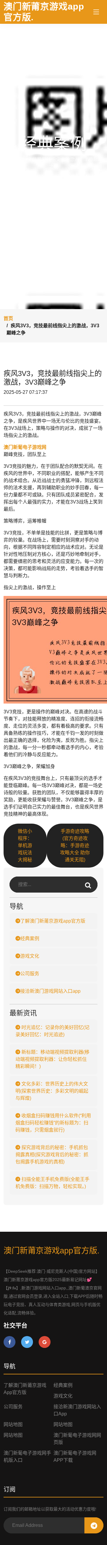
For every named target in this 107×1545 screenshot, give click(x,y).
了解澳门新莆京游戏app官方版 (52, 920)
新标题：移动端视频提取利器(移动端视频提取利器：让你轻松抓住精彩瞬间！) (52, 1059)
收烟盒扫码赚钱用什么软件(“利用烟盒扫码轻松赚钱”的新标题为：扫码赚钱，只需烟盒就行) (53, 1122)
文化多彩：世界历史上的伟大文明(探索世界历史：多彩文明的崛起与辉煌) (51, 1091)
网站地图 (13, 1424)
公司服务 (29, 973)
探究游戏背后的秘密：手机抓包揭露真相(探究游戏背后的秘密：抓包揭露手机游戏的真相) (51, 1154)
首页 (8, 318)
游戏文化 (29, 956)
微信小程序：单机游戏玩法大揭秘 (25, 845)
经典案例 (29, 938)
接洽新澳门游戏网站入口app (50, 991)
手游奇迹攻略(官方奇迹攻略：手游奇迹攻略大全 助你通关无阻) (75, 845)
